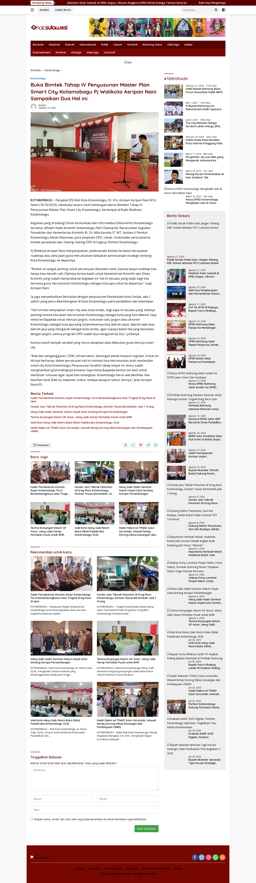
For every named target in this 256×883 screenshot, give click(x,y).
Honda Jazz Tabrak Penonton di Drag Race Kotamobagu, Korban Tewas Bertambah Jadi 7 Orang (92, 406)
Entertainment (41, 52)
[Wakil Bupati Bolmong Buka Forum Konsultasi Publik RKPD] (173, 92)
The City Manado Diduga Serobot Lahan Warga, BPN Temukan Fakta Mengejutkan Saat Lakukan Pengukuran (204, 124)
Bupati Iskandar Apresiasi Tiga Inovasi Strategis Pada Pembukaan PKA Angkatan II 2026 (205, 761)
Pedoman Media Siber (156, 868)
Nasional (54, 44)
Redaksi (44, 9)
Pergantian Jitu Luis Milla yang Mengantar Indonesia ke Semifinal (204, 158)
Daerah (69, 44)
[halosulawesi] (49, 27)
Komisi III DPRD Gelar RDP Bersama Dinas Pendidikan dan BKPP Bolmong (205, 420)
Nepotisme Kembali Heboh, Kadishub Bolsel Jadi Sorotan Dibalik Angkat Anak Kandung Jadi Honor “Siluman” (205, 553)
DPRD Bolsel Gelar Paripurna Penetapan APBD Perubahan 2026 (203, 360)
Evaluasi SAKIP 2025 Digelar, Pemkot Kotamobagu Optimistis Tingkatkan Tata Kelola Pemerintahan (203, 735)
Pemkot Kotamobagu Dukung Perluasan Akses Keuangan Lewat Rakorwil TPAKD (205, 705)
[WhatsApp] (216, 857)
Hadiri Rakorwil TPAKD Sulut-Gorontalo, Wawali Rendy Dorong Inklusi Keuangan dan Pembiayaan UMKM (91, 429)
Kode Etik (94, 868)
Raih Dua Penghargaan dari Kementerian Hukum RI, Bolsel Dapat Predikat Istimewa (204, 292)
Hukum (118, 44)
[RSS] (222, 857)
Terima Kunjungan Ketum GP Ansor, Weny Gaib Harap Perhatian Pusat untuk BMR (81, 417)
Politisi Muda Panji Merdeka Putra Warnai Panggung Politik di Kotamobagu (205, 141)
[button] (216, 10)
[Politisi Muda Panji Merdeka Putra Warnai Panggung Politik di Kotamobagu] (173, 143)
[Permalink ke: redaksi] (34, 106)
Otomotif (109, 52)
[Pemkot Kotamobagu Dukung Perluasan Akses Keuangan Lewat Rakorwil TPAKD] (176, 707)
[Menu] (33, 10)
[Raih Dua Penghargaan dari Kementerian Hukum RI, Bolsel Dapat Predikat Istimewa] (176, 293)
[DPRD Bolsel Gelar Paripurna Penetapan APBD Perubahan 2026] (176, 361)
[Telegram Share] (148, 445)
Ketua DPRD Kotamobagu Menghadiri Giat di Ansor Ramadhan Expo (202, 201)
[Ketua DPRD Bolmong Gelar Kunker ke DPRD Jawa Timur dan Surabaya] (195, 375)
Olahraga (173, 44)
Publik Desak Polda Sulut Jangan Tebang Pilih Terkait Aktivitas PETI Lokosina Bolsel (193, 261)
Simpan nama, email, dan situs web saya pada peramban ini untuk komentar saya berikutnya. (90, 819)
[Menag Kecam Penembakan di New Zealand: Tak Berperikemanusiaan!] (173, 177)
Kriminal (132, 44)
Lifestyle (76, 52)
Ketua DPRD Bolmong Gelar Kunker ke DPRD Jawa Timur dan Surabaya (205, 385)
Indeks (188, 44)
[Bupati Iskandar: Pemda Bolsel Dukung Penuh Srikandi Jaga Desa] (176, 473)
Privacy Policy (113, 868)
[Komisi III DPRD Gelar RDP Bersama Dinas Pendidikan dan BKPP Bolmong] (176, 422)
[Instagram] (209, 857)
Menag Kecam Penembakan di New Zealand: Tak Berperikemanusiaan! (205, 175)
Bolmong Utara (152, 44)
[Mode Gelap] (223, 10)
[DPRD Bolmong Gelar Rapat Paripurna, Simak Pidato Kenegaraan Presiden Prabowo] (176, 344)
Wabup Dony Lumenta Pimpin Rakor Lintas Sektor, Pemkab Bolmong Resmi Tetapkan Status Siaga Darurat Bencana (204, 579)
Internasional (88, 44)
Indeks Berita (63, 9)
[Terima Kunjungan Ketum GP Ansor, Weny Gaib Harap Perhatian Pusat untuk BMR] (50, 513)
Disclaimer (132, 868)
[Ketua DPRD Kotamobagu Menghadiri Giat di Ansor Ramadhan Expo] (194, 191)
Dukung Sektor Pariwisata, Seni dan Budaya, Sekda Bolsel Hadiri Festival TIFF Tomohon (205, 527)
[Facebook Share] (126, 445)
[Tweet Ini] (133, 445)
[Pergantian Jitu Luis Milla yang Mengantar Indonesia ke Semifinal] (173, 160)
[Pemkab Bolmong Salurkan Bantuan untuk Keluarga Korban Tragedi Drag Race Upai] (195, 397)
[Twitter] (202, 857)
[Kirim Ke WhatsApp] (156, 445)
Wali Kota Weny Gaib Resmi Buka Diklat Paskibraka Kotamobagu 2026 (75, 422)
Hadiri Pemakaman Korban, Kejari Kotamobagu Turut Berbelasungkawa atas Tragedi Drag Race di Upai (93, 399)
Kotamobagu (38, 78)
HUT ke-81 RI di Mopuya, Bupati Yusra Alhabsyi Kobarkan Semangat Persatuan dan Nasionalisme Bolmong (203, 309)
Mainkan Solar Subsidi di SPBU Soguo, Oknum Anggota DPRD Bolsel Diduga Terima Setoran (88, 2)
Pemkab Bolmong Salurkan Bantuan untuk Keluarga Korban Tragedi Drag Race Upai (205, 407)
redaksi (42, 105)
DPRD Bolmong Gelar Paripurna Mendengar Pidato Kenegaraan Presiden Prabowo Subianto (202, 326)
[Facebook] (195, 857)
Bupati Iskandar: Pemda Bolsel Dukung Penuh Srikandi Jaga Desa (204, 471)
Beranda (38, 44)
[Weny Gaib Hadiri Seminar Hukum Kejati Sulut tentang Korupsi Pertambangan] (139, 472)
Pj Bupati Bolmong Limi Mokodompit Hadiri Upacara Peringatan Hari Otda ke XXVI (204, 107)
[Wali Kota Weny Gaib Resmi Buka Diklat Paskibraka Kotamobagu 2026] (95, 513)
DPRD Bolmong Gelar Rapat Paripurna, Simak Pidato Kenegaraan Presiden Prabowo (203, 343)
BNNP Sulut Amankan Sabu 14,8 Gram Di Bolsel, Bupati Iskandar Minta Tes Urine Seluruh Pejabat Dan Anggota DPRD (205, 437)
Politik (104, 44)
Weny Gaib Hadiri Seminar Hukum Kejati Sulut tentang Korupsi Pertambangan (79, 412)
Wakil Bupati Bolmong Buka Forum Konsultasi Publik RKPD (204, 90)
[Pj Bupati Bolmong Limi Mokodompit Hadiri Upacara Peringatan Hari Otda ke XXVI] (173, 109)
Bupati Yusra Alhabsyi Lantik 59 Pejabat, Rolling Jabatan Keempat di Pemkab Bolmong (204, 666)
